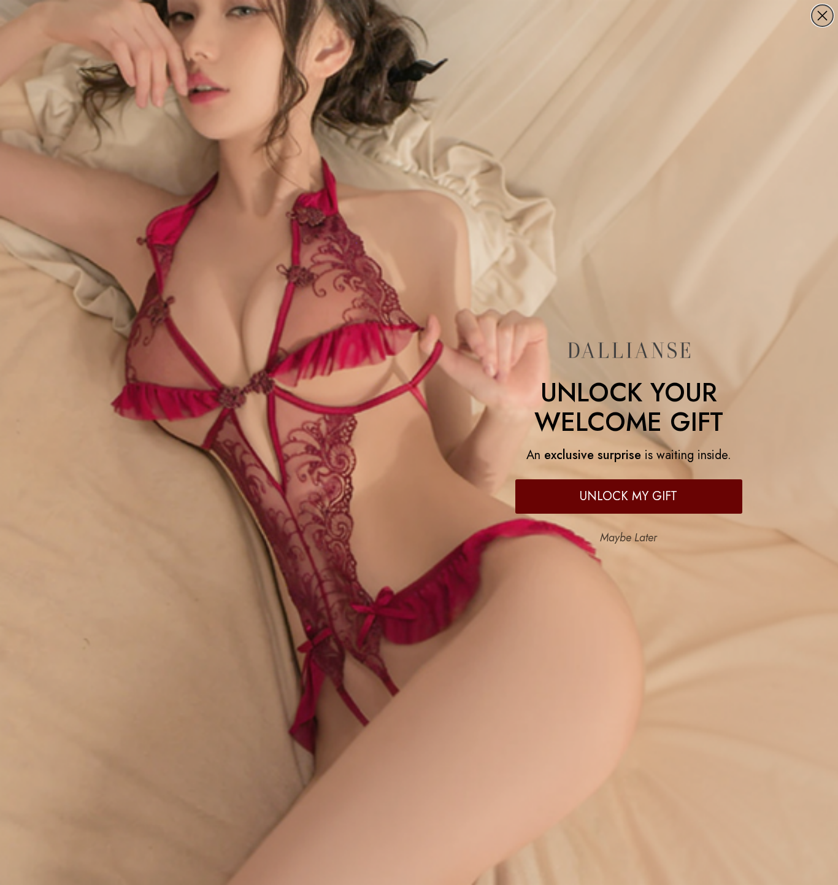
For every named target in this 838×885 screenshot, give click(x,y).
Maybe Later (628, 538)
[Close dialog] (822, 15)
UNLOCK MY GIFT (628, 496)
